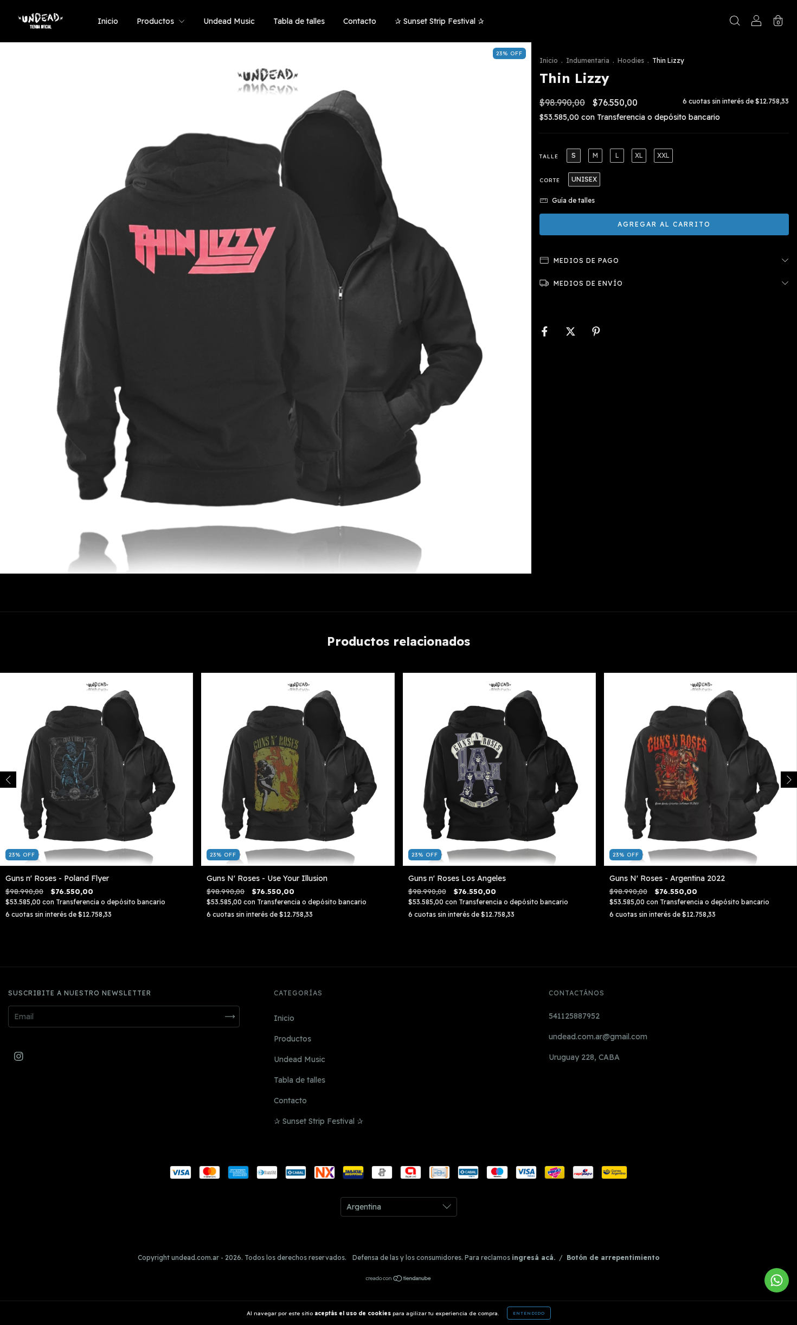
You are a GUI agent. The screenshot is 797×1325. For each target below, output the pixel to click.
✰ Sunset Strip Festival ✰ (439, 21)
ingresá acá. (533, 1257)
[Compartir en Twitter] (571, 332)
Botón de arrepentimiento (613, 1257)
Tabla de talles (299, 21)
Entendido (529, 1313)
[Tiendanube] (399, 1279)
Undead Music (229, 21)
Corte (549, 180)
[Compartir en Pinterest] (596, 332)
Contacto (359, 21)
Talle (548, 156)
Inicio (108, 21)
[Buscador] (734, 22)
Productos (156, 21)
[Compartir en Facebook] (545, 332)
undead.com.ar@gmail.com (598, 1036)
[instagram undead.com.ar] (18, 1057)
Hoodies (631, 60)
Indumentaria (587, 60)
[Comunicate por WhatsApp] (776, 1280)
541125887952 (574, 1016)
